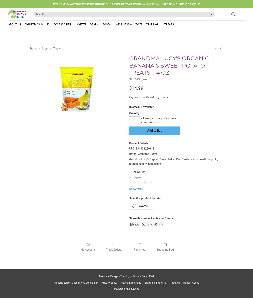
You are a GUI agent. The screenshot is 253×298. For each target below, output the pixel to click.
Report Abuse (191, 282)
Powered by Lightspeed (126, 288)
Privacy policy (109, 282)
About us (175, 282)
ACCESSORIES (63, 24)
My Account (88, 249)
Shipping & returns (155, 282)
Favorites (139, 249)
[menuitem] (215, 48)
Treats (57, 48)
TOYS (139, 24)
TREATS (169, 24)
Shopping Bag (165, 249)
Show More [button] (136, 188)
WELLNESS (123, 24)
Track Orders (113, 249)
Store (45, 48)
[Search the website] (211, 14)
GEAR (93, 24)
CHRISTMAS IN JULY (37, 24)
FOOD (106, 24)
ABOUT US (14, 24)
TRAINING (152, 24)
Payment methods (131, 282)
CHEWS (81, 24)
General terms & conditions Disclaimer (76, 282)
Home (33, 48)
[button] (17, 14)
